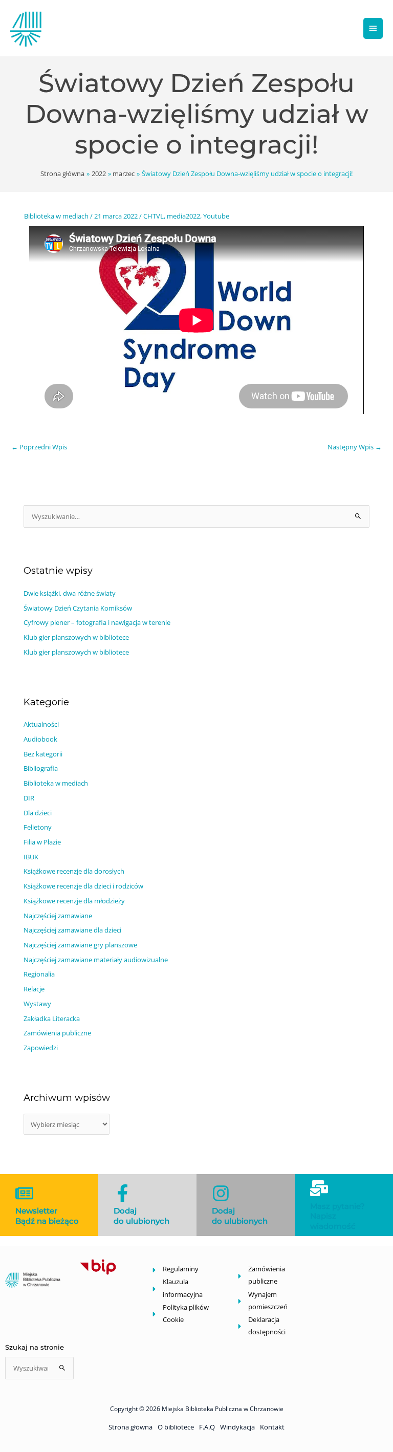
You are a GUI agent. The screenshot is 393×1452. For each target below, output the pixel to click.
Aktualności (41, 724)
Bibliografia (41, 768)
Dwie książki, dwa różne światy (70, 593)
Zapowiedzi (41, 1047)
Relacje (34, 988)
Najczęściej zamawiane (58, 915)
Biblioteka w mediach (56, 216)
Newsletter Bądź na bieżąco (47, 1216)
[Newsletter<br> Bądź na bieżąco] (24, 1193)
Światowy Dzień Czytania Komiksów (78, 608)
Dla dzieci (38, 812)
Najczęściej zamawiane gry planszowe (80, 944)
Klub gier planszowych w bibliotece (76, 637)
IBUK (31, 856)
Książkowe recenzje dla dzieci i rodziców (83, 886)
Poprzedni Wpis (39, 446)
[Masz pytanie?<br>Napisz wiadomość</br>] (319, 1188)
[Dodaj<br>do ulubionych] (123, 1193)
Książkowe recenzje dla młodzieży (74, 900)
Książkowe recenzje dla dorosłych (74, 871)
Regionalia (39, 974)
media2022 (183, 216)
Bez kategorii (43, 753)
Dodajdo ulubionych (141, 1216)
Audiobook (40, 739)
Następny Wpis (355, 446)
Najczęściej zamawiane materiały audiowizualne (96, 959)
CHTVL (153, 216)
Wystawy (37, 1003)
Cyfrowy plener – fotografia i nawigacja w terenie (97, 622)
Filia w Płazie (42, 842)
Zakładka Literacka (52, 1018)
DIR (29, 798)
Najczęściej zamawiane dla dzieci (72, 930)
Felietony (38, 827)
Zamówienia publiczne (57, 1032)
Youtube (216, 216)
